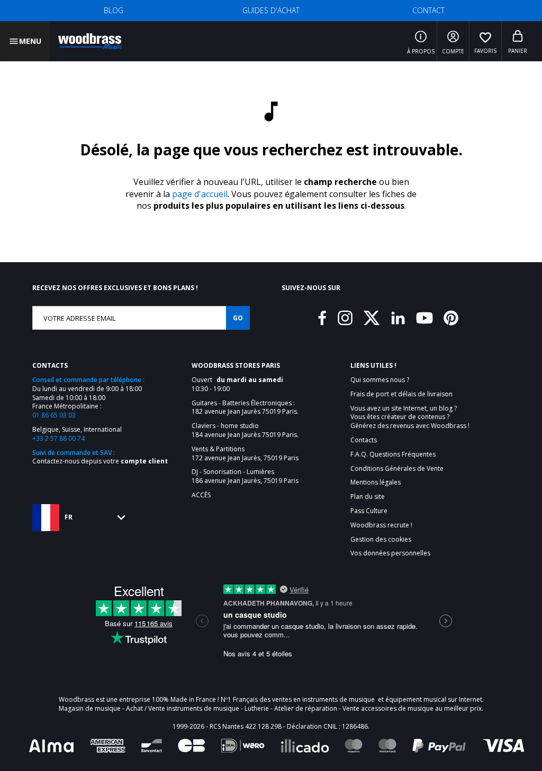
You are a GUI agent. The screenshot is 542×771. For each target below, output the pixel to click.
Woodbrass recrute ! (381, 525)
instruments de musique (338, 699)
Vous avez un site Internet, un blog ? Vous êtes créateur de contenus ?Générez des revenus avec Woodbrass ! (409, 417)
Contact (428, 10)
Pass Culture (368, 511)
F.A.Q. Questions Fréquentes (393, 454)
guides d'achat (271, 10)
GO (238, 317)
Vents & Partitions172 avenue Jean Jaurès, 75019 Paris (245, 453)
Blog (113, 10)
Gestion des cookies (380, 539)
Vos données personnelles (390, 553)
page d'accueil (200, 194)
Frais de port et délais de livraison (401, 394)
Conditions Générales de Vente (397, 469)
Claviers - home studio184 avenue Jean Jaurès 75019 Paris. (245, 430)
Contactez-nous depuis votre (100, 461)
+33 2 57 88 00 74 (58, 438)
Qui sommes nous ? (379, 380)
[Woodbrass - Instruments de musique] (90, 41)
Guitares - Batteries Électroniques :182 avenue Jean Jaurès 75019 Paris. (245, 407)
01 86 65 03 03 (54, 415)
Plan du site (367, 497)
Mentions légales (375, 482)
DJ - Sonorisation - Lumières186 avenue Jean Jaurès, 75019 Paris (245, 476)
